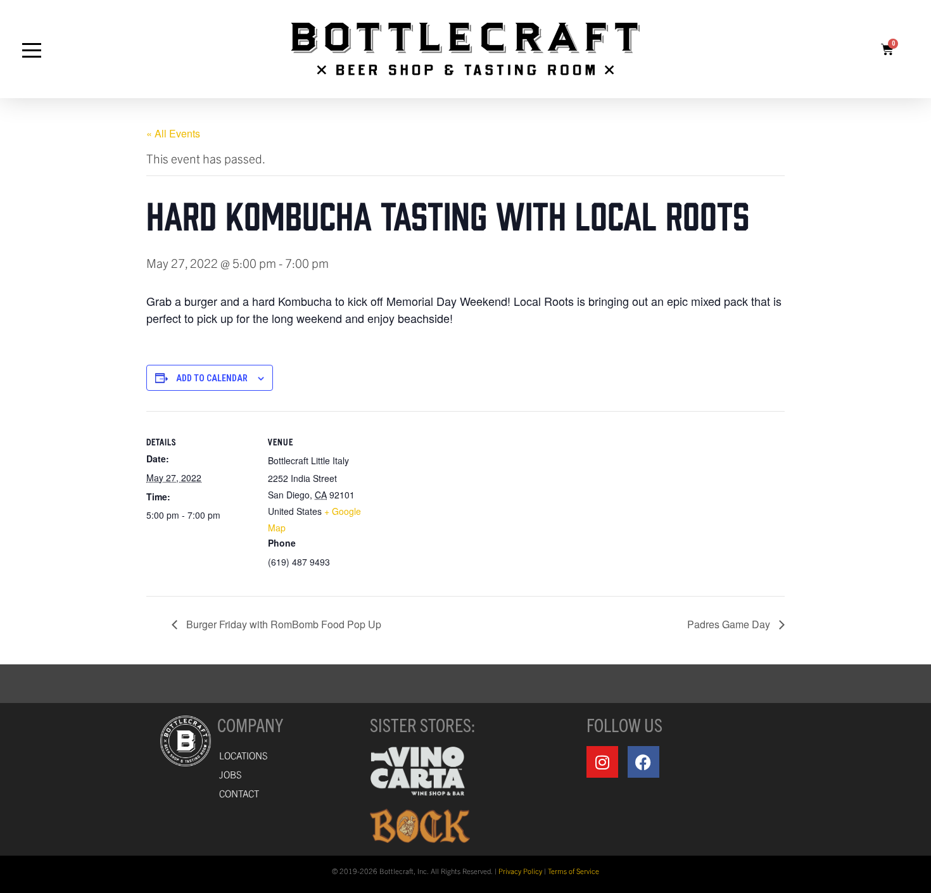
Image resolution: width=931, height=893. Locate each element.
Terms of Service (573, 870)
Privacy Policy (520, 870)
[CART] (887, 49)
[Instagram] (602, 762)
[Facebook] (643, 762)
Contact (239, 793)
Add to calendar (212, 378)
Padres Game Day (730, 624)
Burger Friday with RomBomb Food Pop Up (282, 624)
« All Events (173, 133)
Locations (243, 755)
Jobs (230, 774)
